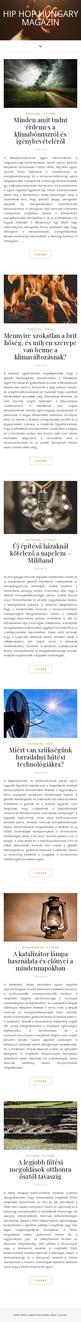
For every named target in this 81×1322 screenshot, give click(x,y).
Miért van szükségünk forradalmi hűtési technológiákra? (40, 757)
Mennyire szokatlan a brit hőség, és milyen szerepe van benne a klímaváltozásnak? (40, 346)
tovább (40, 254)
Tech (49, 743)
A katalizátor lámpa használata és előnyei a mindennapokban (40, 960)
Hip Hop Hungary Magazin (40, 17)
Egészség (35, 329)
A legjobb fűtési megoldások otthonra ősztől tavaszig (40, 1169)
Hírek (49, 329)
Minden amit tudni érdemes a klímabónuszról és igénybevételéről (40, 130)
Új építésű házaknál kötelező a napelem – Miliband (40, 553)
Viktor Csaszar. (58, 1315)
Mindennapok (33, 947)
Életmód (33, 1156)
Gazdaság (33, 113)
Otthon (49, 113)
